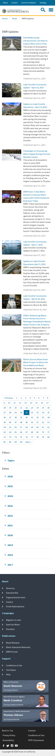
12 (20, 402)
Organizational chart (15, 597)
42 (37, 417)
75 (21, 437)
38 (16, 417)
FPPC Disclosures (36, 740)
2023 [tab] (10, 505)
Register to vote (13, 620)
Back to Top (7, 730)
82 (10, 442)
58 (26, 427)
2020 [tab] (10, 535)
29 (16, 412)
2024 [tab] (10, 496)
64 (10, 432)
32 (32, 412)
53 (48, 422)
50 (32, 422)
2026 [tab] (10, 476)
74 (16, 437)
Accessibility (8, 740)
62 (48, 427)
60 (37, 427)
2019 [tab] (10, 545)
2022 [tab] (10, 515)
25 (43, 407)
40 (26, 417)
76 (26, 437)
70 (43, 432)
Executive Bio (12, 592)
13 (25, 402)
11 (14, 402)
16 (42, 402)
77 (32, 437)
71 (48, 432)
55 (10, 427)
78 (37, 437)
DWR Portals (12, 651)
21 (21, 407)
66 (21, 432)
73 (10, 437)
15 (36, 402)
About (5, 2)
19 (10, 407)
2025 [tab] (10, 486)
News (14, 18)
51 (37, 422)
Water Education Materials (18, 647)
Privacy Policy (9, 735)
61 (43, 427)
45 (5, 422)
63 (5, 432)
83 (16, 442)
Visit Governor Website (11, 690)
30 (21, 412)
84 (21, 442)
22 (26, 407)
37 (10, 417)
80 (48, 437)
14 (31, 402)
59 (32, 427)
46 (10, 422)
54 (5, 427)
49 (26, 422)
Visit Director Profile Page (11, 719)
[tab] (27, 460)
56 (16, 427)
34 (43, 412)
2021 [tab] (10, 525)
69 (37, 432)
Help (8, 674)
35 (48, 412)
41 (32, 417)
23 (32, 407)
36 (5, 417)
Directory (10, 588)
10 (9, 402)
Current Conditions (28, 2)
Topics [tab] (10, 460)
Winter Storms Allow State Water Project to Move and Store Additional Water (35, 362)
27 (5, 412)
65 (16, 432)
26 (48, 407)
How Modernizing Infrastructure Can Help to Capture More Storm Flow (35, 40)
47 (16, 422)
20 (16, 407)
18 (5, 407)
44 (48, 417)
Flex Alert (10, 629)
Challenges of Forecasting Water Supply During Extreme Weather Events (36, 154)
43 (43, 417)
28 (10, 412)
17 (47, 402)
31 (26, 412)
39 (21, 417)
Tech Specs (11, 670)
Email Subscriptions (15, 606)
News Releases (12, 642)
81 (5, 442)
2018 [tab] (10, 554)
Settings (43, 2)
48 (21, 422)
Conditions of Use (14, 665)
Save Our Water (13, 624)
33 (37, 412)
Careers (9, 602)
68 (32, 432)
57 (21, 427)
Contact (14, 2)
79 (43, 437)
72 (5, 437)
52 (43, 422)
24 (37, 407)
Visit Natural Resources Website (13, 705)
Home (5, 18)
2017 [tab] (10, 564)
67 (26, 432)
